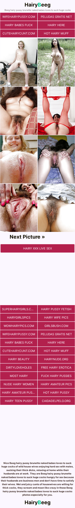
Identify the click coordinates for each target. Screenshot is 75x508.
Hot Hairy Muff (56, 33)
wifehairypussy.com (18, 16)
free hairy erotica (56, 367)
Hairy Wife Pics (56, 317)
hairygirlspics (18, 317)
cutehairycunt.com (19, 33)
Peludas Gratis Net (56, 16)
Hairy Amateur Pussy (19, 392)
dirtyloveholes (19, 367)
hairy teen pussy (19, 401)
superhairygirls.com (19, 309)
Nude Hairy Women (19, 384)
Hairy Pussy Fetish (56, 309)
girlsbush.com (56, 326)
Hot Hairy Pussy (56, 392)
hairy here (56, 25)
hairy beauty (18, 359)
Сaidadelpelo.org (56, 401)
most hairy (19, 376)
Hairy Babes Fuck (19, 25)
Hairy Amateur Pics (56, 384)
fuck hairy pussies (56, 376)
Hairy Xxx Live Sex (37, 248)
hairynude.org (56, 359)
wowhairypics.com (19, 326)
